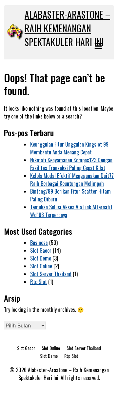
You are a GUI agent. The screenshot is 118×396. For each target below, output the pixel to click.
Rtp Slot (38, 282)
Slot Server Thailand (50, 274)
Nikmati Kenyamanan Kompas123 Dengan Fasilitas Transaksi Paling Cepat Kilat (71, 164)
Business (39, 242)
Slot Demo (40, 258)
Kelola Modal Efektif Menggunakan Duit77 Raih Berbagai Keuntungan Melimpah (72, 179)
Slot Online (41, 266)
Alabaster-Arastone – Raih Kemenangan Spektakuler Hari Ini (67, 28)
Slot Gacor (40, 250)
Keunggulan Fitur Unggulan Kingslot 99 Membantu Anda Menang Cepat (69, 148)
